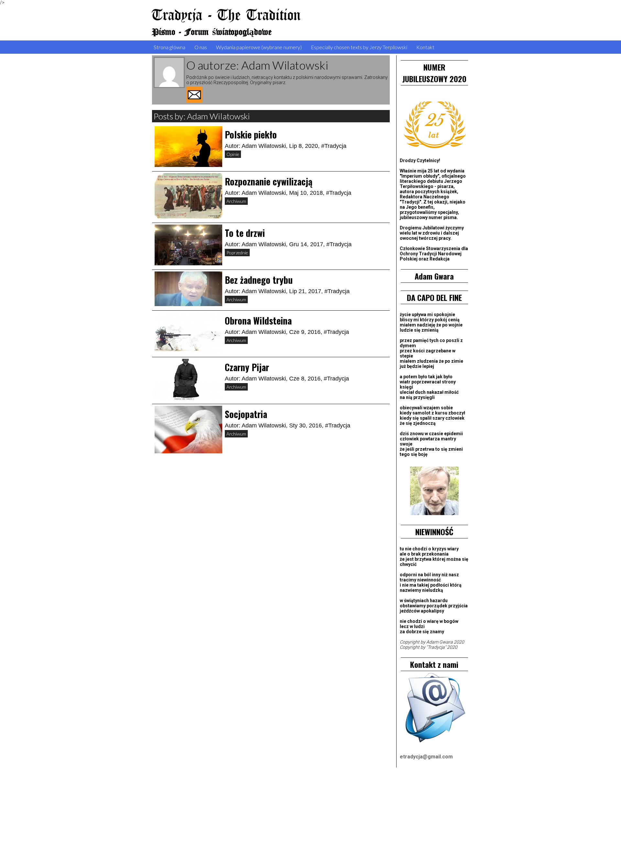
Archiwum (236, 201)
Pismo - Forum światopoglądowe (212, 32)
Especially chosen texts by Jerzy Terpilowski (359, 47)
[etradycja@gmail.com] (434, 708)
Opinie (232, 154)
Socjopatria (246, 414)
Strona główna (169, 47)
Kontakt (425, 47)
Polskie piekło (251, 134)
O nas (200, 47)
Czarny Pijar (247, 367)
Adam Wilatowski (264, 146)
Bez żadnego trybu (259, 279)
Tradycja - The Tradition (226, 15)
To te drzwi (245, 232)
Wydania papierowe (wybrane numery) (259, 47)
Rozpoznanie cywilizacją (268, 181)
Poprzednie (237, 252)
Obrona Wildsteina (258, 320)
